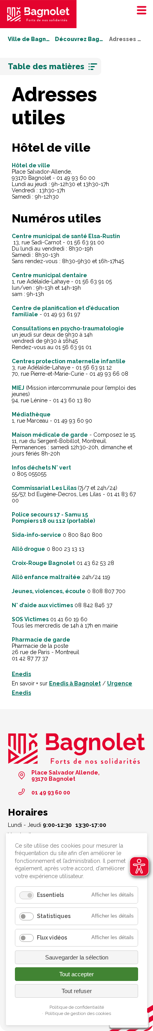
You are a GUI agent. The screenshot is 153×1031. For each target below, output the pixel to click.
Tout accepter (76, 974)
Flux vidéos (52, 937)
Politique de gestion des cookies (78, 1013)
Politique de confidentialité (76, 1007)
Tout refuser (77, 991)
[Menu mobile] (139, 10)
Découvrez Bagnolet (79, 39)
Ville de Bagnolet (29, 39)
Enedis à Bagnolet (75, 683)
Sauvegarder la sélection (76, 957)
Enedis (21, 674)
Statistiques (54, 916)
